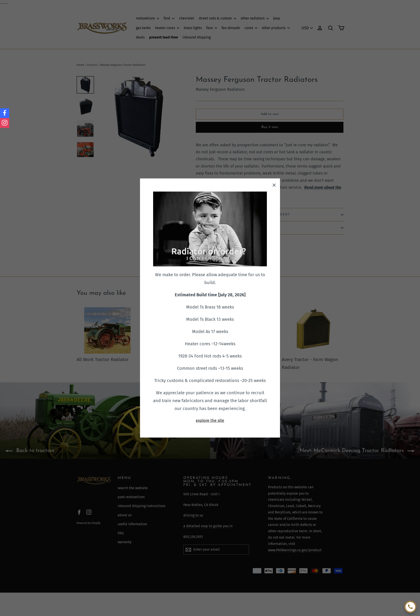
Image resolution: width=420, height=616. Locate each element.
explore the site (210, 420)
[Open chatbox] (410, 607)
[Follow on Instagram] (4, 123)
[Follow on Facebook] (4, 113)
